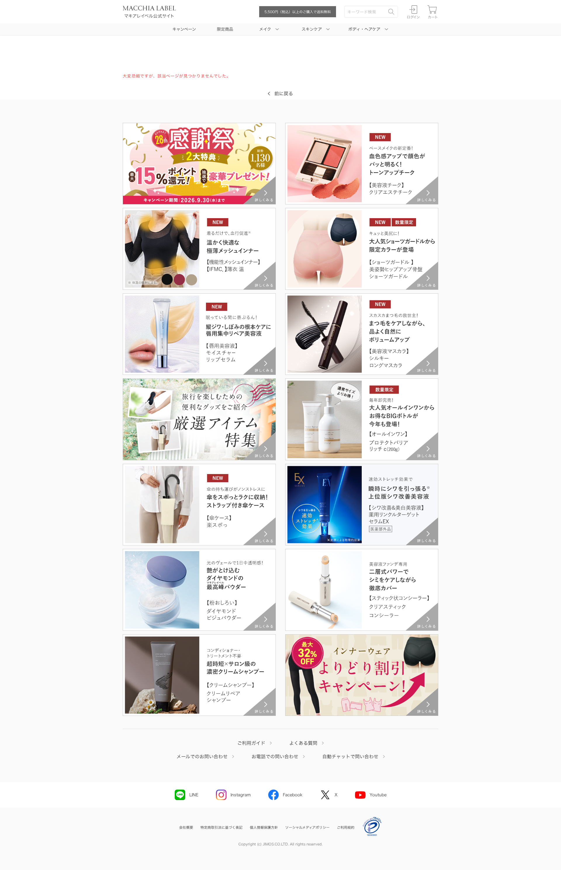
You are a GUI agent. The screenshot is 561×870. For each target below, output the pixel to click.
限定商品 (225, 29)
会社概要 (186, 827)
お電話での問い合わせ (275, 756)
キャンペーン (184, 29)
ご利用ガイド (251, 743)
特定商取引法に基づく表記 (221, 827)
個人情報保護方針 (264, 827)
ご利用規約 (345, 827)
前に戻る (283, 93)
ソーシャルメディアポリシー (307, 827)
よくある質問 (303, 743)
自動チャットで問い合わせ (350, 756)
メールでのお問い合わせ (202, 756)
